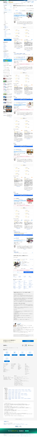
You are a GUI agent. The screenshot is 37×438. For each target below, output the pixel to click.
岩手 (15, 389)
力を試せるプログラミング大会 (7, 72)
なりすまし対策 (23, 424)
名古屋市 (16, 392)
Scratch (24, 280)
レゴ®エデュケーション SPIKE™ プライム (8, 34)
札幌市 (10, 389)
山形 (25, 389)
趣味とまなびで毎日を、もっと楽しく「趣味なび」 (18, 384)
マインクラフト (6, 30)
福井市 (19, 393)
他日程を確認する (31, 268)
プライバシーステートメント (27, 367)
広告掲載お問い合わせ (19, 367)
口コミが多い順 (23, 10)
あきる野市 (5, 49)
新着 (3, 367)
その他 (24, 281)
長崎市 (16, 398)
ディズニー (6, 36)
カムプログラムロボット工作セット (26, 288)
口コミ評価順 (30, 10)
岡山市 (16, 397)
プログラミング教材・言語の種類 (7, 70)
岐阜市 (10, 392)
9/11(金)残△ (24, 268)
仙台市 (20, 389)
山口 (21, 397)
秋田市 (23, 389)
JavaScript (30, 283)
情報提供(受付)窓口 (19, 368)
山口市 (22, 397)
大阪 (15, 394)
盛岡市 (16, 389)
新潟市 (10, 393)
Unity (19, 283)
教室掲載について (19, 366)
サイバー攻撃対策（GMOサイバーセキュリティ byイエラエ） (11, 424)
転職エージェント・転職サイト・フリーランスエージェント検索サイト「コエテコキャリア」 (21, 378)
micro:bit (30, 287)
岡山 (15, 397)
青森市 (13, 389)
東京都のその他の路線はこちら (9, 58)
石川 (15, 393)
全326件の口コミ (21, 13)
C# (24, 283)
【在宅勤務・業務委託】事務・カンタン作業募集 (7, 379)
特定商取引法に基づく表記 (27, 366)
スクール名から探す (12, 366)
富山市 (13, 393)
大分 (21, 398)
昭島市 (5, 47)
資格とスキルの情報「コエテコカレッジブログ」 (18, 382)
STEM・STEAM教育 (30, 280)
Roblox (5, 31)
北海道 (9, 389)
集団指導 (14, 280)
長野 (24, 393)
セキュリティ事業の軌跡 (25, 424)
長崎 (15, 398)
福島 (28, 389)
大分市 (22, 398)
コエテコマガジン (4, 366)
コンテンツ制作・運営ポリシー (27, 373)
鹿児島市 (29, 398)
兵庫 (18, 394)
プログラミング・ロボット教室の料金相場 (30, 8)
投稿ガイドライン (26, 368)
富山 (12, 393)
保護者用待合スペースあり (15, 287)
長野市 (26, 393)
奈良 (21, 394)
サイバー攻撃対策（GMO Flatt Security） (18, 424)
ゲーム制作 (14, 288)
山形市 (26, 389)
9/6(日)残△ (22, 268)
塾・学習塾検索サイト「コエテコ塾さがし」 (17, 379)
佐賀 (12, 398)
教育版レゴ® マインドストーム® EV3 (21, 281)
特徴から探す (12, 367)
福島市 (29, 389)
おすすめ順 (17, 10)
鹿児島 (28, 398)
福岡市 (10, 398)
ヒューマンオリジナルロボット (26, 285)
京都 (12, 394)
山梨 (21, 393)
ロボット (19, 280)
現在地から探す (12, 368)
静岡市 (13, 392)
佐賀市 (13, 398)
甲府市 (22, 393)
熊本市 (19, 398)
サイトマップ (26, 372)
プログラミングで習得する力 (7, 67)
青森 (12, 389)
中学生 (5, 22)
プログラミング (30, 282)
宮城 (18, 389)
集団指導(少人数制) (25, 282)
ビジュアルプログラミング (15, 281)
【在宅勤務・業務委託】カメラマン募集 (6, 378)
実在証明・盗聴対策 (5, 424)
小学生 (5, 21)
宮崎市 (26, 398)
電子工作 (19, 288)
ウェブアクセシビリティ (27, 371)
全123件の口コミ (21, 103)
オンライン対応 (20, 282)
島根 (12, 397)
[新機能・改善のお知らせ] (22, 2)
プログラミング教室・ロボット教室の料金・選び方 (8, 65)
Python (5, 35)
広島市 (19, 397)
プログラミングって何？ (6, 62)
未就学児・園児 (6, 23)
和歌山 (25, 394)
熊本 (18, 398)
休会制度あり (20, 287)
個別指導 (24, 287)
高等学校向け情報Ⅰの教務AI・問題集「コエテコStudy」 (18, 383)
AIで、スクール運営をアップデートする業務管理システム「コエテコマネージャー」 (21, 380)
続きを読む (25, 115)
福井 (18, 393)
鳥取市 (10, 397)
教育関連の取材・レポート (5, 371)
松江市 (13, 397)
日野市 (5, 48)
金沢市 (16, 393)
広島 (18, 397)
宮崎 (24, 398)
